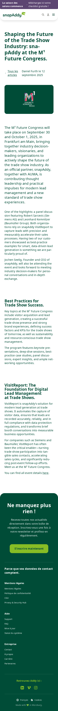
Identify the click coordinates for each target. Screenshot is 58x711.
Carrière (9, 659)
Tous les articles (13, 73)
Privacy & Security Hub (15, 602)
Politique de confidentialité (18, 593)
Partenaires (10, 663)
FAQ (6, 623)
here (46, 473)
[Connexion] (48, 14)
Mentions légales (13, 588)
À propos (9, 654)
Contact (8, 649)
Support (8, 619)
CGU (7, 598)
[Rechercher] (43, 14)
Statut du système (13, 633)
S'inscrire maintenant (29, 548)
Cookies (38, 700)
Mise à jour (10, 628)
